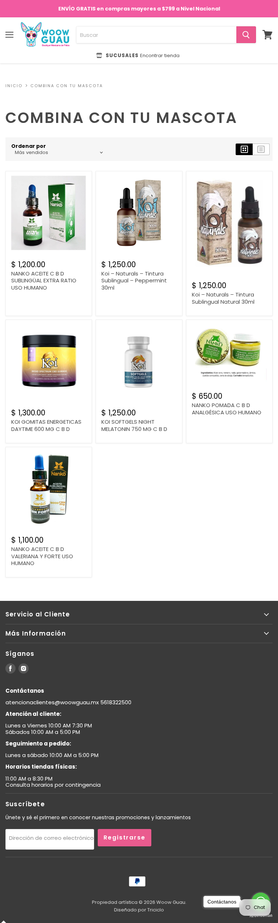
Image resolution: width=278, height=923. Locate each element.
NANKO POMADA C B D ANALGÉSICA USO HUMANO (226, 408)
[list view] (261, 149)
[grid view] (244, 149)
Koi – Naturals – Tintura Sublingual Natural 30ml (223, 298)
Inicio (13, 86)
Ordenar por (28, 146)
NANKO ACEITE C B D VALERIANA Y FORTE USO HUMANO (42, 556)
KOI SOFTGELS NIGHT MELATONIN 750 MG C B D (134, 425)
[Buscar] (246, 34)
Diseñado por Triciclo (139, 909)
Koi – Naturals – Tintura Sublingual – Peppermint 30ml (134, 280)
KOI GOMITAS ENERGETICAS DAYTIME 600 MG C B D (46, 425)
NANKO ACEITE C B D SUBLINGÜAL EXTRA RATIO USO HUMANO (43, 280)
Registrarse (125, 837)
